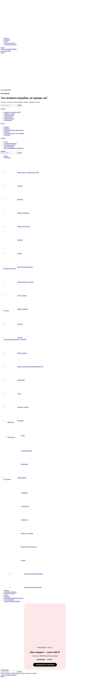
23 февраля (24, 493)
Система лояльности (10, 143)
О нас (6, 142)
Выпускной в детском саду (29, 547)
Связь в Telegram (9, 118)
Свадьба (6, 131)
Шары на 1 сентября (27, 533)
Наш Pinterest (8, 120)
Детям (23, 435)
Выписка (7, 128)
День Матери (25, 506)
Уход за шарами (9, 146)
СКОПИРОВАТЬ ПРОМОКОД (45, 664)
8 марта (23, 560)
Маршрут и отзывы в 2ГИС (12, 112)
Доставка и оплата (9, 145)
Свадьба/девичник (26, 450)
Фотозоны (7, 135)
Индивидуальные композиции (33, 574)
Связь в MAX (8, 117)
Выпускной (24, 464)
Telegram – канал (9, 114)
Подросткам (11, 437)
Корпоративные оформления (33, 587)
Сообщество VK (9, 115)
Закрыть (3, 151)
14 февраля (24, 520)
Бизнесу (6, 127)
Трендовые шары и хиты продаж (14, 133)
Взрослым (11, 422)
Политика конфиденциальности (13, 148)
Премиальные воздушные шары (13, 130)
